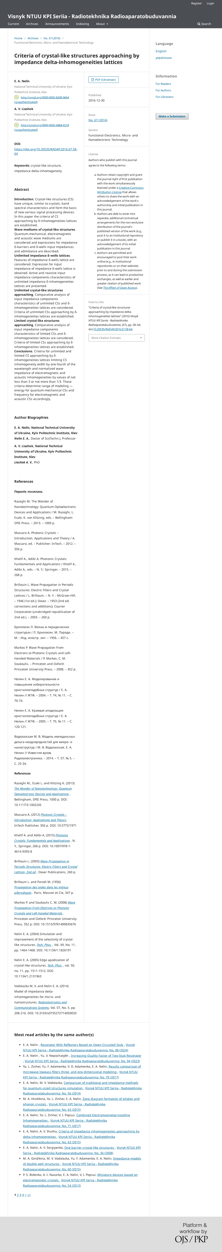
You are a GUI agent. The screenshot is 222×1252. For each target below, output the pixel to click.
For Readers (163, 84)
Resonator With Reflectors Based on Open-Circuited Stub (82, 1045)
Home (18, 38)
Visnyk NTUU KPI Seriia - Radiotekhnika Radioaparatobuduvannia (92, 16)
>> (29, 1195)
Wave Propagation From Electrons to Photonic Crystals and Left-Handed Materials (44, 907)
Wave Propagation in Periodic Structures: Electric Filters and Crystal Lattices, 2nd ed (45, 866)
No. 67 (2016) (52, 38)
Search (205, 24)
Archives (32, 24)
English (161, 51)
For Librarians (164, 97)
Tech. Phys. (44, 945)
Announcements (57, 24)
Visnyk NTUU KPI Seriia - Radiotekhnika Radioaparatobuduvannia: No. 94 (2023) (82, 1061)
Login (210, 3)
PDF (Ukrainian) (105, 80)
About (101, 24)
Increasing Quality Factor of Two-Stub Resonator (106, 1055)
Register (196, 3)
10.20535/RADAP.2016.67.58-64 (112, 329)
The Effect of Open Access (119, 288)
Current (13, 24)
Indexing (82, 24)
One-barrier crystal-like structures (89, 1147)
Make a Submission (172, 116)
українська (164, 58)
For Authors (163, 90)
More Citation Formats (106, 338)
